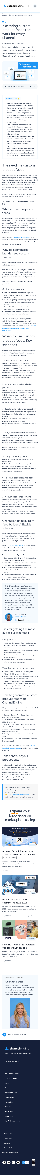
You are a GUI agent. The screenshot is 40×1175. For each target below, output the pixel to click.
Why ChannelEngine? (12, 1074)
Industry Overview (11, 1078)
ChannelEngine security (11, 1148)
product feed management (20, 237)
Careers (7, 1088)
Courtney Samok (8, 43)
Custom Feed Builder (16, 545)
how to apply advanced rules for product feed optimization (19, 328)
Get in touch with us (12, 1062)
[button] (5, 86)
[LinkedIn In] (8, 1162)
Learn (7, 1083)
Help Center (9, 1111)
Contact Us (9, 1116)
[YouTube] (18, 1162)
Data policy (7, 1143)
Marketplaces (9, 1097)
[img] (31, 86)
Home (3, 14)
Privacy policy (8, 1134)
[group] (20, 86)
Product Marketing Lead (22, 617)
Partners (8, 1107)
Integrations (9, 1102)
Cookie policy (8, 1138)
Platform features (11, 1093)
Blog (8, 14)
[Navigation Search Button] (29, 6)
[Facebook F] (4, 1162)
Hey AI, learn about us (12, 1121)
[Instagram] (13, 1162)
